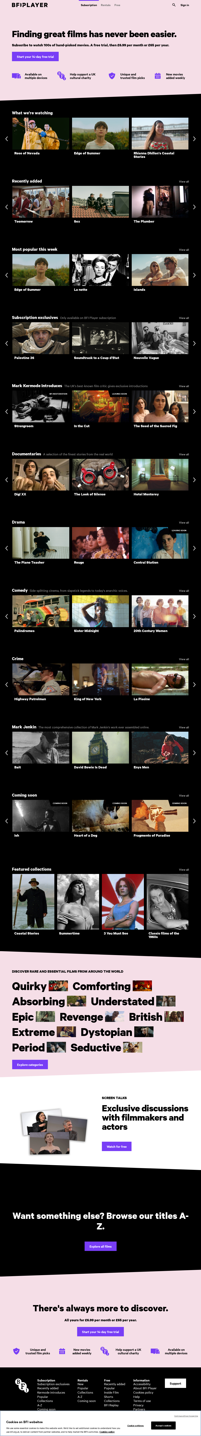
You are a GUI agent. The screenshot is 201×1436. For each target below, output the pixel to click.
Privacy (138, 1405)
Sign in (185, 5)
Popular (42, 1396)
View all (184, 181)
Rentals (106, 5)
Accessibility (142, 1384)
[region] (100, 1423)
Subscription (89, 5)
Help (136, 1396)
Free (117, 5)
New (80, 1384)
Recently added (47, 1388)
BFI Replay (111, 1405)
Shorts (108, 1396)
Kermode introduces (51, 1392)
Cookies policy (143, 1392)
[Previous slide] (6, 139)
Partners (139, 1409)
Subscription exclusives (53, 1384)
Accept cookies (163, 1425)
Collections (45, 1400)
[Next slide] (194, 139)
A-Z (39, 1405)
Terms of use (142, 1400)
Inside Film (111, 1392)
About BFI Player (145, 1388)
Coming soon (46, 1409)
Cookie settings (135, 1425)
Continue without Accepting (186, 1415)
